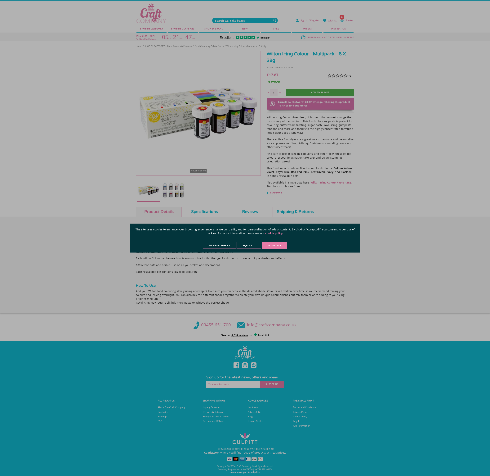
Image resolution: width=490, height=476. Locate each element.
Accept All (274, 245)
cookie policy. (274, 233)
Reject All (249, 245)
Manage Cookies (219, 245)
